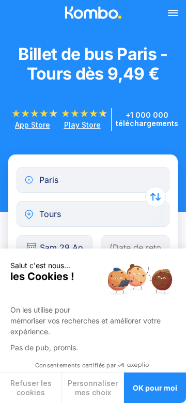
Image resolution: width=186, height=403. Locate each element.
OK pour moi (155, 387)
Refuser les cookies (31, 388)
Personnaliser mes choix (93, 388)
